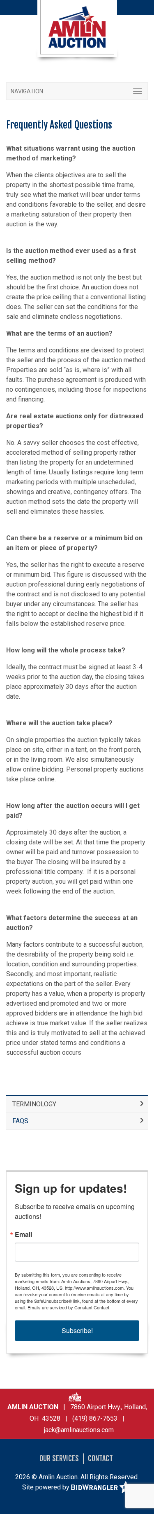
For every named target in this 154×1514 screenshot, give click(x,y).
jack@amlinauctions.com (79, 1430)
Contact (100, 1458)
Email (23, 1234)
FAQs (20, 1121)
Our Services (59, 1458)
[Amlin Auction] (77, 26)
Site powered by (46, 1487)
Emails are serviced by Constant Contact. (69, 1307)
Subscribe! (77, 1330)
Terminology (34, 1104)
